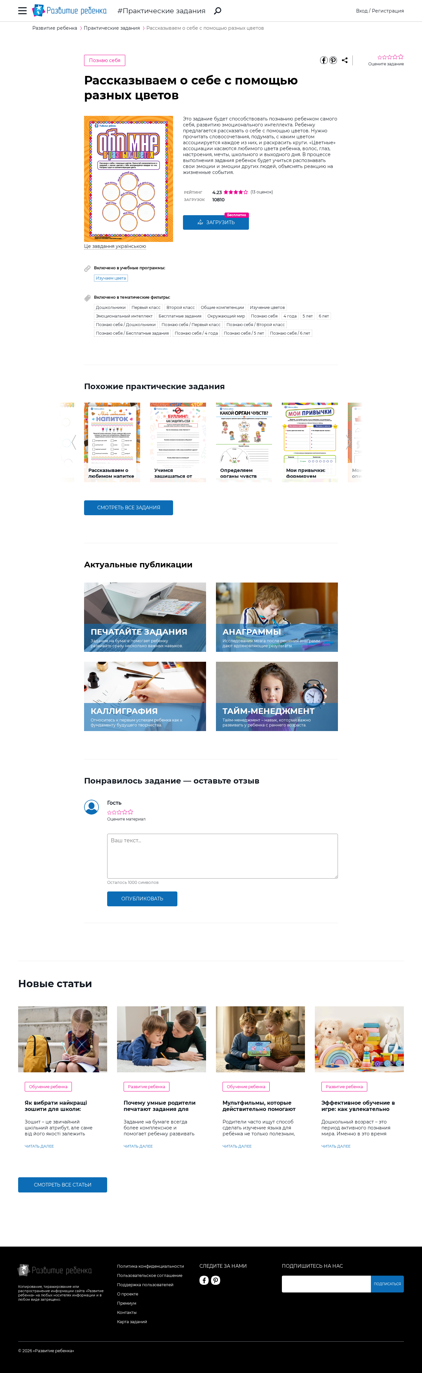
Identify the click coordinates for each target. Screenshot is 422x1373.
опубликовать (142, 899)
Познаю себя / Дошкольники (126, 324)
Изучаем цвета (111, 278)
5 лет (308, 316)
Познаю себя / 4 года (196, 333)
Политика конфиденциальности (150, 1266)
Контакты (126, 1312)
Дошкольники (111, 307)
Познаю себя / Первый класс (191, 324)
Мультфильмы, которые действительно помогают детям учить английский (259, 1109)
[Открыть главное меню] (22, 10)
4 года (290, 316)
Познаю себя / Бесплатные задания (132, 333)
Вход (362, 11)
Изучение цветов (267, 307)
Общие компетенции (222, 307)
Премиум (126, 1303)
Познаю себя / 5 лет (244, 333)
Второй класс (180, 307)
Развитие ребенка (146, 1086)
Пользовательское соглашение (149, 1275)
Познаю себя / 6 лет (290, 333)
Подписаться (387, 1284)
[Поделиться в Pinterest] (333, 60)
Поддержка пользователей (145, 1284)
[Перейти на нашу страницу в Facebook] (204, 1280)
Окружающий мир (226, 316)
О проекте (127, 1293)
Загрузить (220, 222)
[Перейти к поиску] (217, 11)
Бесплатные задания (180, 316)
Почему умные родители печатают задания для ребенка (160, 1109)
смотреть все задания (128, 508)
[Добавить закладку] (344, 60)
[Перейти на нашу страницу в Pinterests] (215, 1280)
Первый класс (146, 307)
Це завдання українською (115, 246)
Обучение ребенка (48, 1086)
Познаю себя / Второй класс (255, 324)
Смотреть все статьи (63, 1185)
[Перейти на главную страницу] (69, 10)
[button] (73, 442)
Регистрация (388, 11)
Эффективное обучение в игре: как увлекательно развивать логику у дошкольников (358, 1112)
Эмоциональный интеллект (124, 316)
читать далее (39, 1146)
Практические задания (164, 11)
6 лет (324, 316)
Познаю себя (104, 60)
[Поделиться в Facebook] (324, 60)
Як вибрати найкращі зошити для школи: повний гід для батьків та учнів (62, 1112)
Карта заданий (132, 1321)
